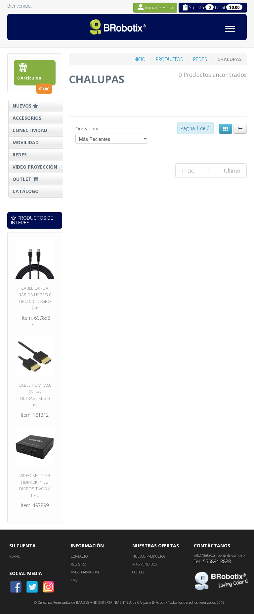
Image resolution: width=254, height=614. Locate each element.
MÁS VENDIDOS (144, 564)
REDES (20, 154)
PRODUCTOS (170, 59)
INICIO (140, 59)
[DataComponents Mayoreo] (126, 27)
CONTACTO (79, 556)
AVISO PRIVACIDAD (85, 571)
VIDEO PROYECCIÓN (35, 167)
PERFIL (14, 556)
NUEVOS (23, 106)
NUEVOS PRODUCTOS (148, 556)
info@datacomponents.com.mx (219, 555)
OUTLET (23, 179)
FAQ (74, 579)
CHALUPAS (229, 59)
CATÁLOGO (26, 191)
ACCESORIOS (27, 118)
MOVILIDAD (26, 142)
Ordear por (87, 128)
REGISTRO (78, 564)
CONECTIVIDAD (30, 130)
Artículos (33, 80)
